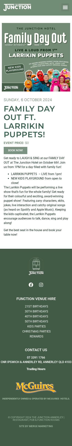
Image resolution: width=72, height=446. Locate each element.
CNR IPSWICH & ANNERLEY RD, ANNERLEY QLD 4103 (36, 362)
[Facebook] (31, 284)
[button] (65, 7)
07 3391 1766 (36, 357)
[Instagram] (41, 284)
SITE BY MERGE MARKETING (36, 426)
